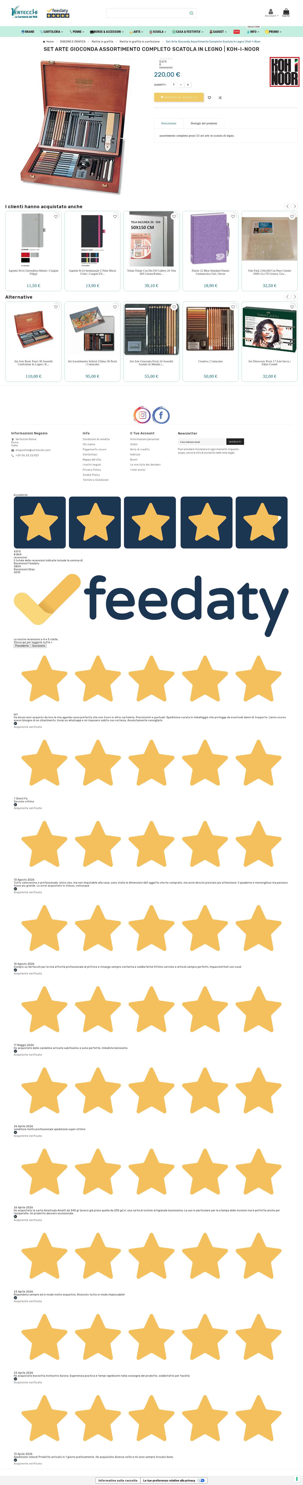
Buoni (133, 459)
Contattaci (90, 454)
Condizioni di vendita (96, 439)
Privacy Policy (92, 469)
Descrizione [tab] (168, 123)
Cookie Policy (91, 474)
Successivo (38, 645)
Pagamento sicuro (94, 449)
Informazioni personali (144, 439)
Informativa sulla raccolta (118, 1480)
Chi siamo (89, 444)
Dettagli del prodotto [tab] (204, 123)
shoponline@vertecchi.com (33, 450)
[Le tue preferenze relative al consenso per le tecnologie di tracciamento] (297, 1479)
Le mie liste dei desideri (145, 464)
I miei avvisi (137, 469)
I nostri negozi (92, 464)
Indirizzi (135, 454)
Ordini (134, 444)
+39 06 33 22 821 (27, 455)
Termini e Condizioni (96, 480)
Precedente (22, 645)
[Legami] (237, 31)
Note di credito (140, 449)
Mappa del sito (92, 459)
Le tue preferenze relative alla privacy (169, 1480)
